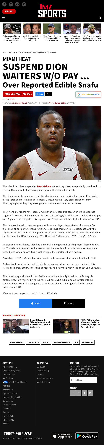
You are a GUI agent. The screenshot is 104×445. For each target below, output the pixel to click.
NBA (76, 342)
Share (37, 303)
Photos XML (8, 420)
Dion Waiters (16, 342)
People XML (8, 416)
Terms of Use (9, 374)
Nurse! (46, 342)
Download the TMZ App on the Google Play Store (86, 435)
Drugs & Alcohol (61, 342)
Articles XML (8, 390)
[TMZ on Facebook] (4, 4)
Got (9, 11)
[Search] (100, 18)
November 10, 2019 (19, 103)
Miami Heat (87, 342)
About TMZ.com (10, 367)
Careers (40, 374)
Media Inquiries (43, 382)
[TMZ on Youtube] (17, 4)
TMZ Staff (9, 99)
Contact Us (42, 367)
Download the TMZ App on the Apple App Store (62, 436)
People (6, 412)
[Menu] (4, 18)
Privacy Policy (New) (12, 371)
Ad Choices (8, 378)
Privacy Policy (76, 374)
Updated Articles (10, 393)
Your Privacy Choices (17, 382)
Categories (8, 401)
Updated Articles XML (12, 397)
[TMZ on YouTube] (84, 393)
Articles (6, 386)
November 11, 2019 (57, 103)
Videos (6, 424)
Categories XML (10, 405)
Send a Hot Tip (43, 371)
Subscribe (94, 380)
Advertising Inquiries (45, 378)
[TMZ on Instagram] (24, 4)
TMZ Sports (32, 342)
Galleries (7, 408)
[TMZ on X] (11, 4)
